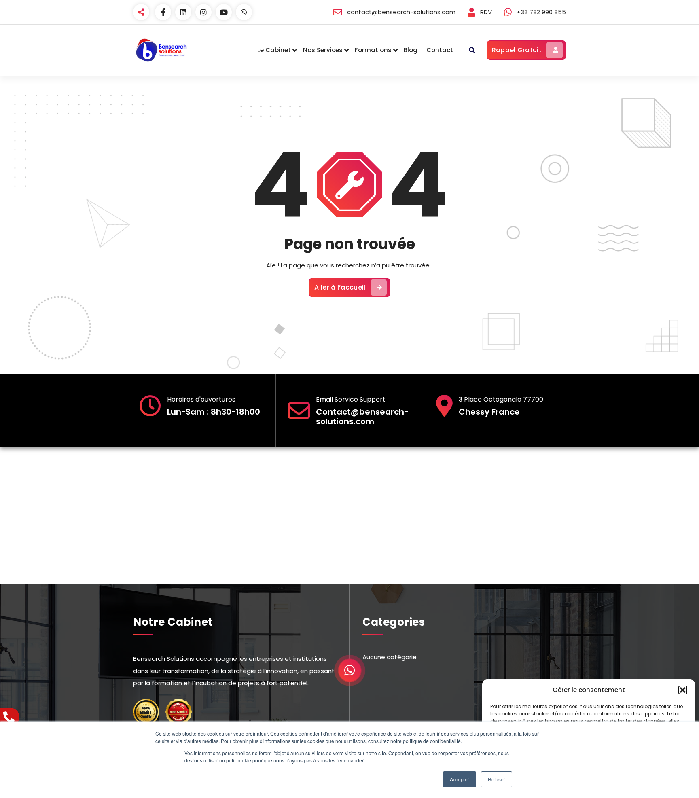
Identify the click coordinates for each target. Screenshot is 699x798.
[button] (683, 690)
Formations (373, 50)
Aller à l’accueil (339, 287)
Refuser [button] (496, 779)
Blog (410, 50)
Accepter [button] (459, 779)
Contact (439, 50)
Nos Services (323, 50)
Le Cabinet (274, 50)
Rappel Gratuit (517, 50)
